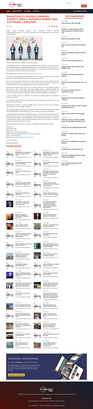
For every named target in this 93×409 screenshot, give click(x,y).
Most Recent (17, 11)
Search (84, 6)
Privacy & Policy (60, 401)
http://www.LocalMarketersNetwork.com (22, 137)
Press (29, 401)
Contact (36, 11)
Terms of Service (49, 401)
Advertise (35, 401)
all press (27, 11)
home (8, 11)
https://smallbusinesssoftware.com (32, 73)
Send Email (13, 130)
